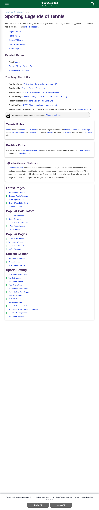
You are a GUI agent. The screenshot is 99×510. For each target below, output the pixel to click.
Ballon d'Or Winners (16, 239)
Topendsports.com (15, 168)
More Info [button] (49, 499)
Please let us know (53, 115)
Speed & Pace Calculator (18, 223)
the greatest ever (18, 132)
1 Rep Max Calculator (16, 226)
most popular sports (29, 130)
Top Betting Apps (14, 278)
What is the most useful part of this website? (40, 92)
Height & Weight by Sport (18, 203)
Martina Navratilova (17, 44)
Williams (68, 132)
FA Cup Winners (14, 249)
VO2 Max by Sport (15, 206)
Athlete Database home (19, 70)
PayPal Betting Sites (16, 299)
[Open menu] (7, 4)
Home (7, 12)
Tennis (17, 62)
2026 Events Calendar (16, 265)
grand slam (87, 132)
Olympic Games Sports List (33, 88)
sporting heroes (25, 153)
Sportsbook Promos (16, 281)
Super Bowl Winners (16, 246)
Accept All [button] (61, 505)
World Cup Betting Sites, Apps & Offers (23, 309)
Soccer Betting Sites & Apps (19, 306)
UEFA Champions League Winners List (40, 105)
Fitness (67, 130)
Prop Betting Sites (15, 285)
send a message (31, 27)
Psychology (85, 130)
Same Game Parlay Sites (18, 288)
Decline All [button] (38, 505)
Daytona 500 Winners (16, 193)
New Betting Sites (15, 302)
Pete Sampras (15, 49)
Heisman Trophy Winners (18, 196)
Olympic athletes (84, 150)
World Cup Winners (15, 242)
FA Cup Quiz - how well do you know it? (40, 84)
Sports (13, 12)
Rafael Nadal (14, 36)
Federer (50, 132)
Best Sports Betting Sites (17, 274)
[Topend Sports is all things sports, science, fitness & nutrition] (49, 4)
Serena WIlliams (16, 40)
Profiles (20, 12)
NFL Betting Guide (15, 262)
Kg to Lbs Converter (16, 216)
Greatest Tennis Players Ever (21, 66)
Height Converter (14, 219)
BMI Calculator (14, 229)
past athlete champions (31, 150)
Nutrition (74, 130)
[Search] (92, 4)
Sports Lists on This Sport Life (40, 101)
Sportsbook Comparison (17, 313)
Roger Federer (15, 32)
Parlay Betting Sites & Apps (18, 292)
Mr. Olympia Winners (16, 199)
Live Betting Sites (15, 295)
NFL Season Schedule (16, 258)
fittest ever (33, 132)
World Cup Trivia (84, 109)
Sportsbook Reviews (16, 316)
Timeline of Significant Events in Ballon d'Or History (45, 97)
